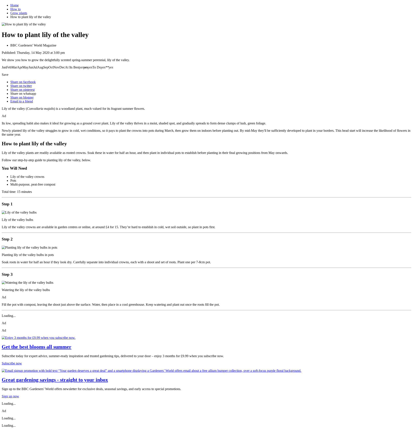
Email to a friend (21, 101)
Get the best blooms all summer (36, 347)
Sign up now (10, 396)
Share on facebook (23, 82)
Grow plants (18, 13)
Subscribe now (12, 363)
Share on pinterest (22, 89)
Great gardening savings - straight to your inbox (55, 380)
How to (15, 9)
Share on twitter (21, 86)
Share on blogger (22, 97)
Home (14, 5)
